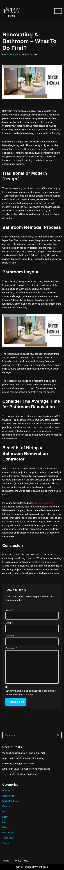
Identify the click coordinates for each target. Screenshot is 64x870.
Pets (4, 827)
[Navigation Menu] (58, 11)
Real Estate (8, 832)
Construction (8, 795)
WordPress (42, 867)
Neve (19, 867)
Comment (11, 648)
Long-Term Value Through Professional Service (26, 768)
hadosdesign (11, 54)
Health (5, 811)
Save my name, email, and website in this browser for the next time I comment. (30, 692)
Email (9, 623)
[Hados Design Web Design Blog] (11, 11)
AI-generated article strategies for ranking (23, 758)
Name (9, 610)
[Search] (58, 735)
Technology (8, 838)
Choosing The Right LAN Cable (18, 763)
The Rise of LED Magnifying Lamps (20, 774)
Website (9, 635)
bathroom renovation (42, 503)
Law (4, 822)
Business (7, 790)
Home (5, 816)
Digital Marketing (10, 801)
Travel (5, 843)
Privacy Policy (21, 860)
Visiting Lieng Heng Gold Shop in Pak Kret (23, 753)
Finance (6, 806)
